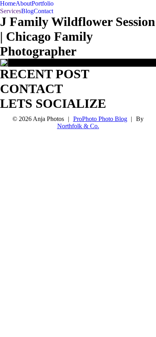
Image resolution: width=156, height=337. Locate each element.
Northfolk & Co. (78, 126)
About (24, 3)
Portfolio (43, 3)
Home (8, 3)
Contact (43, 11)
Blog (27, 11)
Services (10, 11)
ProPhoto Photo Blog (100, 118)
